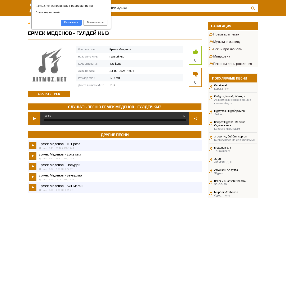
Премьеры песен (226, 34)
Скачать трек (49, 93)
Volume (195, 118)
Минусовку (221, 56)
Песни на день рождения (232, 64)
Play (34, 118)
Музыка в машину (226, 42)
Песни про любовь (227, 49)
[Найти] (253, 8)
